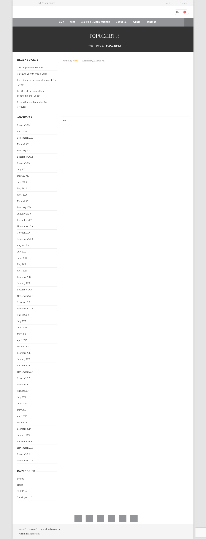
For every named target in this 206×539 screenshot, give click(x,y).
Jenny (75, 60)
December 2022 (25, 156)
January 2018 (23, 359)
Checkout (183, 3)
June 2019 (22, 258)
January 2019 (23, 283)
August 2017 (23, 390)
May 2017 (21, 409)
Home (90, 45)
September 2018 (25, 308)
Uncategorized (24, 497)
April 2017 (22, 416)
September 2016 (25, 460)
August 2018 (23, 314)
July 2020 (22, 182)
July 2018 (21, 321)
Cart (178, 12)
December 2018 (25, 289)
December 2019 (24, 220)
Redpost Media (34, 534)
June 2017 (22, 403)
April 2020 (22, 194)
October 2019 (23, 232)
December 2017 (24, 365)
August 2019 (23, 245)
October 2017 (23, 378)
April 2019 (22, 270)
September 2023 (25, 137)
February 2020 (24, 207)
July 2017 (21, 397)
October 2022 (23, 163)
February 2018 (24, 352)
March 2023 (23, 144)
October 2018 (23, 302)
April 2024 (22, 131)
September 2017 (25, 384)
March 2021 (23, 175)
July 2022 (22, 169)
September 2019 (25, 239)
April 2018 (22, 340)
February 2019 (24, 277)
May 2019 (21, 264)
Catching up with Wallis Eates (32, 73)
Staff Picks (22, 491)
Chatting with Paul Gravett (30, 67)
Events (20, 478)
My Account (171, 3)
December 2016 (24, 441)
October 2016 (23, 454)
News (20, 484)
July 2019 (21, 251)
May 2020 (22, 188)
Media (99, 45)
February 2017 (24, 428)
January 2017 (23, 435)
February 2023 (24, 150)
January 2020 (24, 213)
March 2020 (23, 201)
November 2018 (25, 296)
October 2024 (23, 125)
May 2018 (22, 333)
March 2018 (23, 346)
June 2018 (22, 327)
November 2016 (25, 447)
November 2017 (25, 371)
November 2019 (25, 226)
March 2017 (23, 422)
